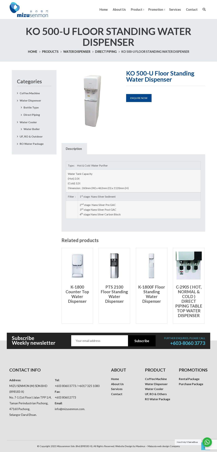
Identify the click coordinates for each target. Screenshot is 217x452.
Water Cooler (28, 122)
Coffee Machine (30, 93)
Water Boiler (32, 129)
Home (115, 379)
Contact (116, 394)
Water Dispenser (30, 100)
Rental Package (189, 379)
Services (116, 389)
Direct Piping (32, 114)
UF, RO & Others (156, 394)
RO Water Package (32, 143)
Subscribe (141, 341)
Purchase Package (191, 384)
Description (74, 149)
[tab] (74, 148)
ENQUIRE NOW (138, 98)
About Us (117, 384)
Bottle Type (31, 107)
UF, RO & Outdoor (31, 136)
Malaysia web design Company (164, 446)
